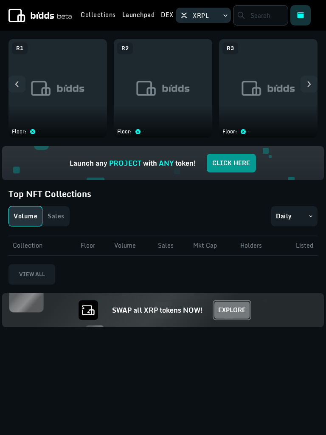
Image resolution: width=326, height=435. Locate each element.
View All (32, 274)
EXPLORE (232, 310)
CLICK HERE (231, 163)
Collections (98, 16)
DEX (167, 16)
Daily (284, 216)
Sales (56, 216)
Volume (25, 216)
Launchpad (138, 16)
